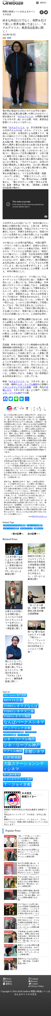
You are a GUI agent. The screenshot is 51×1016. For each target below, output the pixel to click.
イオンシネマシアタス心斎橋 (17, 387)
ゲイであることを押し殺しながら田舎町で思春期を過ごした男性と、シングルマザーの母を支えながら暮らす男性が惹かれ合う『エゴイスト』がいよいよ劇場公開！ (28, 911)
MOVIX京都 (13, 700)
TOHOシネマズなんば (21, 706)
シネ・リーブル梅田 (27, 384)
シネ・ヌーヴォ (23, 735)
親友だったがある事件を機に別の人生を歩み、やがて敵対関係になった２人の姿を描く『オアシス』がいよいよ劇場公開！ (28, 949)
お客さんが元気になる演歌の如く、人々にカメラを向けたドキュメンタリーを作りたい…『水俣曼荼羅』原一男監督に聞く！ (14, 620)
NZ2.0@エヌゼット (39, 516)
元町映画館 (12, 757)
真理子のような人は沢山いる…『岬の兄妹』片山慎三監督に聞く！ (28, 961)
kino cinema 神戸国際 (15, 695)
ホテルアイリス (25, 116)
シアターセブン (30, 732)
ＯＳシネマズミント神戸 (18, 779)
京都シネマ (38, 528)
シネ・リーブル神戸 (12, 393)
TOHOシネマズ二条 (19, 711)
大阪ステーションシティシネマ (23, 766)
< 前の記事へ (17, 534)
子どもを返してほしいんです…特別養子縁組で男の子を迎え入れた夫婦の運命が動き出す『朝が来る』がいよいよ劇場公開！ (28, 881)
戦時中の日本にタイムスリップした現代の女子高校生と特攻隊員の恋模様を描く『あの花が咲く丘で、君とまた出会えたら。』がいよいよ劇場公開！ (36, 567)
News (4, 38)
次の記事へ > (34, 534)
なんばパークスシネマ (24, 722)
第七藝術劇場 (12, 774)
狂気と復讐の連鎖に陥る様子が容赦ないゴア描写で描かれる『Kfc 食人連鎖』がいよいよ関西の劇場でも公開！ (29, 895)
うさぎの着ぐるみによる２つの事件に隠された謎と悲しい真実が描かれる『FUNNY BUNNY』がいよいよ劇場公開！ (14, 565)
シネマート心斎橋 (10, 734)
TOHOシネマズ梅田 (17, 716)
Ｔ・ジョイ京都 (17, 784)
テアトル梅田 (13, 751)
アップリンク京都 (17, 728)
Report (9, 38)
